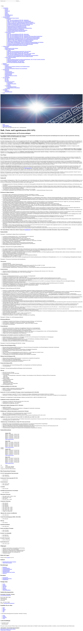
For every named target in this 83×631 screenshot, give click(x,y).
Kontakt (6, 9)
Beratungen (7, 70)
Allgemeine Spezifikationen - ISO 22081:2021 (15, 61)
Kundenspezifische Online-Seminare (11, 48)
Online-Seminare (6, 46)
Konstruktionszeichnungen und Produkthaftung (15, 29)
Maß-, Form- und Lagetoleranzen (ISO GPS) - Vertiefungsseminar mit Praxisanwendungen (23, 37)
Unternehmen (5, 7)
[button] (4, 607)
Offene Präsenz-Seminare (10, 32)
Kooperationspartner (8, 91)
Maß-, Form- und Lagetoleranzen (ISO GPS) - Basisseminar (18, 20)
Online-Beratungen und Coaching (11, 75)
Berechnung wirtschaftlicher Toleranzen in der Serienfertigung (16, 68)
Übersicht (9, 19)
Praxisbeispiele (10, 82)
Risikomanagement (8, 74)
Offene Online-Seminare (9, 49)
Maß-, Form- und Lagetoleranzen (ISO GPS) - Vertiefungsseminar (19, 21)
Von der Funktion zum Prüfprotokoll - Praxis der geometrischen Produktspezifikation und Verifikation (25, 42)
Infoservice (7, 76)
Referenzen (5, 89)
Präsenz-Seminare (6, 17)
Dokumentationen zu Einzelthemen (13, 87)
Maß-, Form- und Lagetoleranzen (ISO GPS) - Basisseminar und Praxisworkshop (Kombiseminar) (24, 36)
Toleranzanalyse (6, 64)
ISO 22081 (7, 80)
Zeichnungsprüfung (8, 71)
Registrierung (7, 88)
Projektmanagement (8, 73)
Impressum (5, 617)
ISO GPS (6, 78)
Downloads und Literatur (9, 81)
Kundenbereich (8, 85)
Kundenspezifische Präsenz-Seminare (12, 18)
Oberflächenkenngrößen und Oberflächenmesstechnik (16, 27)
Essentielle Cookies (5, 622)
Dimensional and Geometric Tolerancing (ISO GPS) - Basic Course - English (21, 53)
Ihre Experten (7, 10)
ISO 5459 (6, 79)
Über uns (6, 8)
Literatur (8, 84)
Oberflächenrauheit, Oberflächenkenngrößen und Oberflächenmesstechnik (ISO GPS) (22, 39)
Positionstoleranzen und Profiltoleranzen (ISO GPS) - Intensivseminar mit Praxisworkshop (23, 38)
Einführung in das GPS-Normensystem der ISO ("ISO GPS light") (19, 51)
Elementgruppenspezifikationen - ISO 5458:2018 (16, 60)
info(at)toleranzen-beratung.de (9, 603)
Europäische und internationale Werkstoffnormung (16, 31)
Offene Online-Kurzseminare (10, 57)
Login (4, 92)
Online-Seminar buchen (9, 439)
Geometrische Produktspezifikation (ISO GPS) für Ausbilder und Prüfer (20, 24)
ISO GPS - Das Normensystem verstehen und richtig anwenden (18, 25)
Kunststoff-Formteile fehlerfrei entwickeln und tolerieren (17, 30)
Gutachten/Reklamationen (9, 72)
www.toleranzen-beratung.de (5, 595)
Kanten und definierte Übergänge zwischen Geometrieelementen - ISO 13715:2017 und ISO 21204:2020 (26, 59)
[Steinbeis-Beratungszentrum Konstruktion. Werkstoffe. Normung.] (13, 4)
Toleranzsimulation (8, 67)
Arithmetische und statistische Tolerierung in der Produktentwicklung (19, 28)
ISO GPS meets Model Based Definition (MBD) (16, 62)
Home (4, 124)
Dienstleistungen (6, 69)
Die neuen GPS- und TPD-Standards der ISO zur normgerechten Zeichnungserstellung (22, 43)
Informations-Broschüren (11, 83)
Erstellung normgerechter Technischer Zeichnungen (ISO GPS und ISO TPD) (21, 23)
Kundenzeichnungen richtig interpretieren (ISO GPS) (16, 26)
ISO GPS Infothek (6, 77)
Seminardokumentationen (11, 86)
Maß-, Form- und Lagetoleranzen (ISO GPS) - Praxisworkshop (18, 35)
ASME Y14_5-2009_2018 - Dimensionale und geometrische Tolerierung (20, 22)
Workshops (5, 63)
